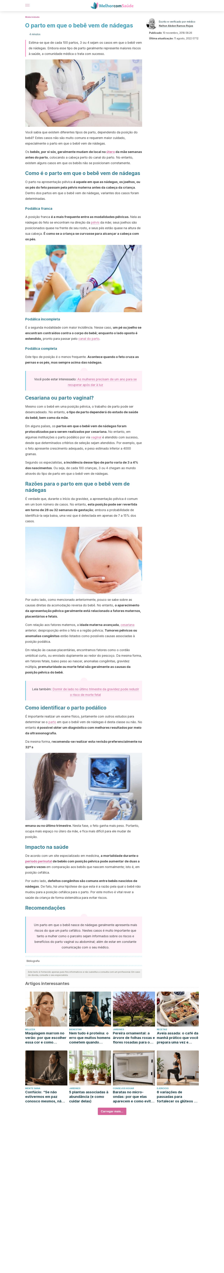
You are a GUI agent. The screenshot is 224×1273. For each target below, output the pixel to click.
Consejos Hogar (123, 1088)
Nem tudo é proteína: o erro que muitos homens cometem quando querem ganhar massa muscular (89, 1038)
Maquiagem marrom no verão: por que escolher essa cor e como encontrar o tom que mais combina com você (45, 1038)
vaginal (96, 437)
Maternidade (32, 17)
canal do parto (88, 338)
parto (52, 722)
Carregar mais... (112, 1111)
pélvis (95, 222)
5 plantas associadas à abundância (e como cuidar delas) (88, 1096)
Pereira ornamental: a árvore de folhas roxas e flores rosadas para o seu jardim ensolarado (134, 1038)
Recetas (162, 1029)
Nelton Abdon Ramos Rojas (176, 25)
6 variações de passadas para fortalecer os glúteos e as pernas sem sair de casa (176, 1096)
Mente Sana (32, 1088)
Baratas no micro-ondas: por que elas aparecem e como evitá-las (134, 1096)
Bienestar (75, 1029)
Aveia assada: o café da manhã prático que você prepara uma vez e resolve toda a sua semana (177, 1038)
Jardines (118, 1029)
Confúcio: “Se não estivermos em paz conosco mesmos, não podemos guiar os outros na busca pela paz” (44, 1096)
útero (110, 152)
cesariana (127, 625)
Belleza (30, 1029)
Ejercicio (163, 1088)
